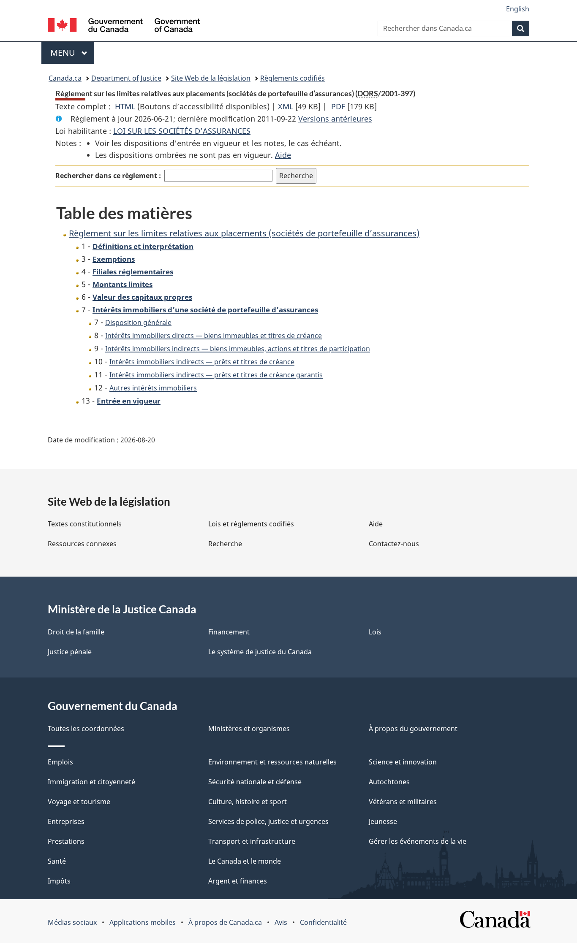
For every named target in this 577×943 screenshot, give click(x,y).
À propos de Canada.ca (225, 922)
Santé (57, 861)
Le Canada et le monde (244, 861)
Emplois (60, 762)
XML (285, 106)
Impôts (59, 881)
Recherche (225, 543)
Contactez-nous (394, 543)
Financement (229, 632)
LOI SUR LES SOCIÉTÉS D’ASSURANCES (181, 131)
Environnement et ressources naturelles (272, 762)
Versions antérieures (335, 119)
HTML (125, 106)
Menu (72, 52)
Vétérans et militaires (403, 801)
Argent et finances (237, 881)
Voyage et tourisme (79, 801)
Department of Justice (126, 78)
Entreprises (66, 821)
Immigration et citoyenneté (91, 781)
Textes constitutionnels (85, 523)
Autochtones (389, 781)
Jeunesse (383, 821)
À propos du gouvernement (413, 728)
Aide (283, 155)
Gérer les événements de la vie (417, 841)
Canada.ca (65, 78)
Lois (375, 632)
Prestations (66, 841)
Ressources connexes (82, 543)
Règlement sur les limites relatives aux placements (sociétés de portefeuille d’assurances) (244, 233)
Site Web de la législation (210, 78)
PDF (338, 106)
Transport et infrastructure (251, 841)
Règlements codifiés (292, 78)
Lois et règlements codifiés (251, 523)
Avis (281, 922)
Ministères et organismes (249, 728)
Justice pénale (70, 651)
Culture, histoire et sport (247, 801)
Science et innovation (403, 762)
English (517, 9)
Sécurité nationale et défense (255, 781)
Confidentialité (323, 922)
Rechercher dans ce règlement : (108, 175)
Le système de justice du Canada (260, 651)
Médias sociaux (72, 922)
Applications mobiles (142, 922)
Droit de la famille (76, 632)
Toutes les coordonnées (86, 728)
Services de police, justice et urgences (268, 821)
